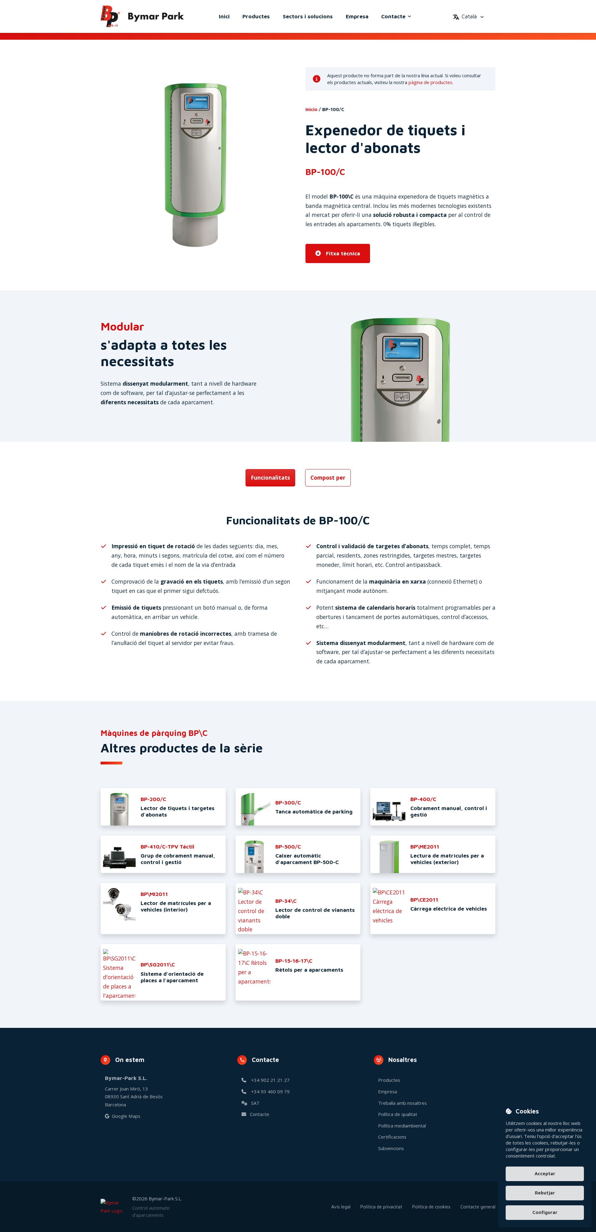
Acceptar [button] (545, 1173)
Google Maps (126, 1116)
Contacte (393, 16)
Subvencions (391, 1148)
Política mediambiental (402, 1125)
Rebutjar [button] (545, 1192)
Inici (224, 16)
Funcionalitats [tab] (270, 477)
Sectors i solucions (308, 16)
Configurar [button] (545, 1212)
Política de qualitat (397, 1114)
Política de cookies (431, 1206)
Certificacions (392, 1137)
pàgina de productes (430, 82)
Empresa (357, 16)
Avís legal (340, 1206)
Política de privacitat (381, 1206)
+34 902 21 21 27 (270, 1080)
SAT (255, 1103)
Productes (256, 16)
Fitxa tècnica (343, 253)
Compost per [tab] (327, 477)
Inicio (311, 109)
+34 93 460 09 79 (270, 1091)
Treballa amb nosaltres (402, 1103)
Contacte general (477, 1206)
